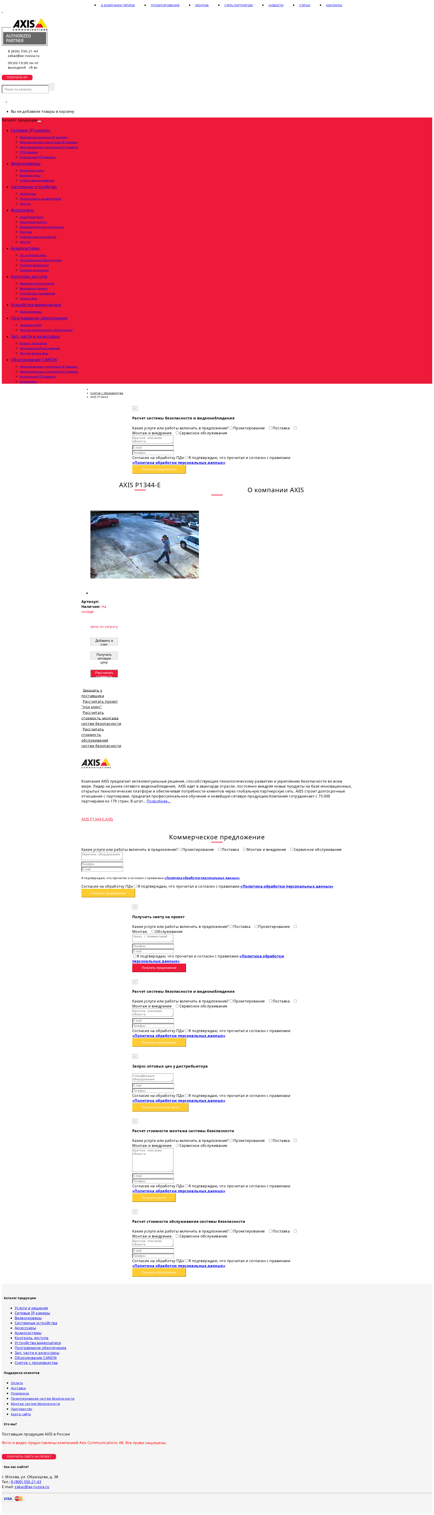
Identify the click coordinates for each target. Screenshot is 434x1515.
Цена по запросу (104, 626)
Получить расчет (154, 1198)
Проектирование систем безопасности (43, 1398)
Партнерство (21, 1409)
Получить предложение (159, 469)
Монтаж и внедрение (267, 849)
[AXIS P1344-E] (144, 592)
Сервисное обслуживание (203, 433)
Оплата (17, 1383)
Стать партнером (238, 5)
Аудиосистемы (25, 248)
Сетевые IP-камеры (30, 130)
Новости (276, 5)
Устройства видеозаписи (36, 304)
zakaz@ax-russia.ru (23, 55)
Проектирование (165, 5)
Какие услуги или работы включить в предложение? (180, 428)
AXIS (109, 819)
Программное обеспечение (39, 318)
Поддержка (20, 1393)
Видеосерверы (26, 163)
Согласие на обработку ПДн (158, 457)
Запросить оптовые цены (160, 1107)
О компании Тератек (118, 5)
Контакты (334, 5)
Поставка (282, 428)
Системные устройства (34, 186)
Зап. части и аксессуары (35, 336)
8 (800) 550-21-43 (23, 51)
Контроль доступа (29, 276)
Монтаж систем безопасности (35, 1404)
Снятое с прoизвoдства (36, 1362)
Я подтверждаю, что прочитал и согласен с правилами (211, 460)
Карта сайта (21, 1414)
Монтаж (202, 5)
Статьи (304, 5)
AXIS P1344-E (92, 819)
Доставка (18, 1388)
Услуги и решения (31, 1308)
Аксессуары (22, 210)
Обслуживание (169, 931)
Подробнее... (159, 801)
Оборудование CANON (34, 359)
